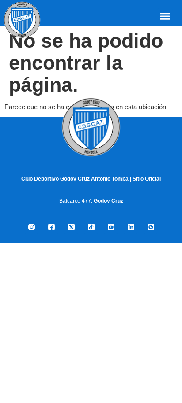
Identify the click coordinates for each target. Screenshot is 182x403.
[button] (165, 16)
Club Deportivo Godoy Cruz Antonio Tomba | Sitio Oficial (91, 179)
